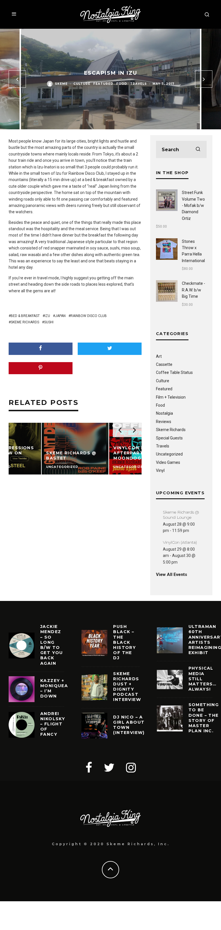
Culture (81, 84)
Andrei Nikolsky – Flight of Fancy (52, 724)
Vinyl (160, 470)
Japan (60, 316)
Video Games (168, 462)
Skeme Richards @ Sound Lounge (181, 515)
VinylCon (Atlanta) (180, 542)
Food (121, 84)
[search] (198, 149)
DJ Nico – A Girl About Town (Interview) (128, 724)
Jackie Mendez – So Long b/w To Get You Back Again (51, 645)
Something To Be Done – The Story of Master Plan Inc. (203, 717)
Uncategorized (169, 454)
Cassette (164, 364)
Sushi (49, 322)
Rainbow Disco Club (89, 316)
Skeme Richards (25, 322)
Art (159, 356)
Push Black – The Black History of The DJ (124, 642)
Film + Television (171, 397)
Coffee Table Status (174, 372)
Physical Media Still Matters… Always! (202, 679)
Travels (138, 84)
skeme (61, 84)
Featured (103, 84)
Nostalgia (164, 413)
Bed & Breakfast (25, 316)
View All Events (171, 574)
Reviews (163, 421)
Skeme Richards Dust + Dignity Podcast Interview (127, 686)
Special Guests (169, 438)
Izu (47, 316)
